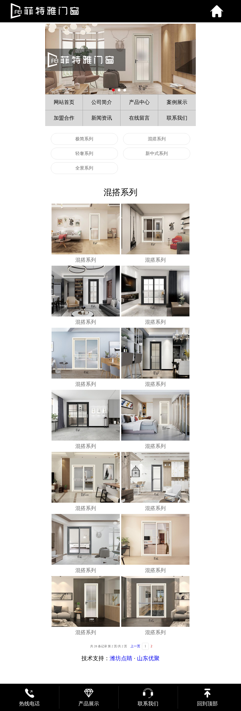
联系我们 (177, 118)
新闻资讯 (101, 118)
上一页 (135, 646)
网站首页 (64, 102)
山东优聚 (148, 658)
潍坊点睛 (121, 658)
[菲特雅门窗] (98, 11)
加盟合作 (64, 118)
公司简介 (101, 102)
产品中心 (139, 102)
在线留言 (139, 118)
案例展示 (177, 102)
